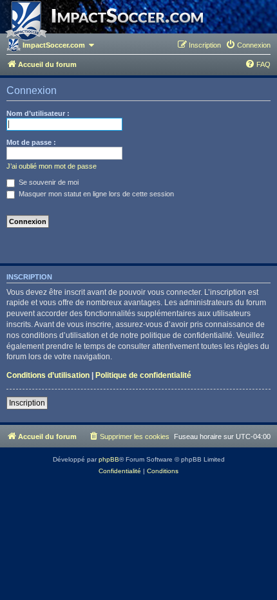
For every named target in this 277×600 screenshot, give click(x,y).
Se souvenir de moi (48, 182)
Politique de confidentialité (143, 375)
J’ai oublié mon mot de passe (51, 166)
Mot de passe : (31, 142)
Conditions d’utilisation (48, 375)
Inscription (27, 403)
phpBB (109, 459)
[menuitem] (248, 45)
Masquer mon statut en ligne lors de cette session (95, 194)
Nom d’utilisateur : (38, 113)
